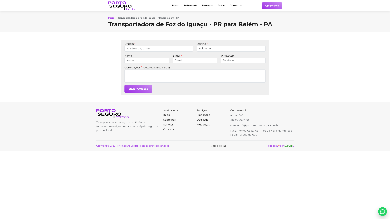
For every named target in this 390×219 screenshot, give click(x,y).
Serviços (207, 5)
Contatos (236, 5)
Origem (129, 43)
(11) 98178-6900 (239, 120)
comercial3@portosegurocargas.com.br (254, 125)
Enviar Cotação (138, 88)
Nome (129, 55)
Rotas (221, 5)
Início (175, 5)
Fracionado (203, 114)
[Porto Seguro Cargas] (130, 5)
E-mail (177, 55)
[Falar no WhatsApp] (382, 211)
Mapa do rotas (218, 145)
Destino (202, 43)
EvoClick (288, 145)
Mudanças (203, 124)
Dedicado (202, 119)
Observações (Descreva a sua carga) (147, 67)
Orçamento (272, 5)
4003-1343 (236, 115)
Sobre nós (190, 5)
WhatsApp (227, 55)
